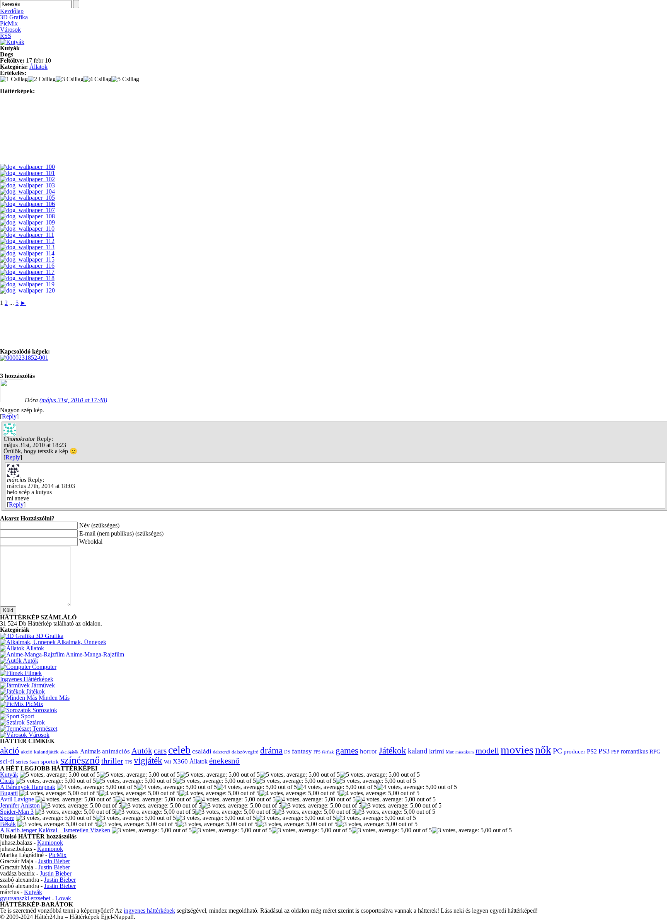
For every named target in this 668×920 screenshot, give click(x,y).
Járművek (42, 685)
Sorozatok (44, 710)
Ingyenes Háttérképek (26, 679)
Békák (8, 824)
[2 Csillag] (42, 79)
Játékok (35, 691)
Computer (43, 666)
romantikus (634, 751)
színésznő (80, 760)
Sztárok (35, 722)
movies (517, 749)
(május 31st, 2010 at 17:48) (73, 400)
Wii (167, 762)
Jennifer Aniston (20, 805)
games (347, 750)
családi (201, 751)
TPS (128, 762)
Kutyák (9, 774)
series (22, 761)
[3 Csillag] (70, 79)
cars (160, 750)
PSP (615, 752)
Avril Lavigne (17, 799)
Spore (7, 818)
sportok (50, 761)
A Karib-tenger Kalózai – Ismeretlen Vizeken (55, 830)
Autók (30, 660)
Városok (10, 29)
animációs (116, 751)
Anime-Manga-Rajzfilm (94, 654)
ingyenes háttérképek (149, 910)
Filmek (32, 673)
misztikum (464, 752)
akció (9, 750)
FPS (317, 752)
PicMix (9, 23)
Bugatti (9, 793)
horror (368, 751)
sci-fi (7, 761)
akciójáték (69, 752)
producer (574, 751)
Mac (450, 752)
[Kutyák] (12, 42)
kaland (418, 751)
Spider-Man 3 (17, 811)
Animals (90, 751)
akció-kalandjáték (40, 752)
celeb (179, 750)
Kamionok (50, 842)
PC (557, 751)
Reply (9, 416)
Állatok (38, 66)
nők (543, 750)
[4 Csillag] (97, 79)
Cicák (7, 780)
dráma (271, 750)
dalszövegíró (245, 752)
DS (287, 752)
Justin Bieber (54, 861)
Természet (44, 728)
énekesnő (224, 760)
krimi (436, 751)
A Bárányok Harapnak (27, 787)
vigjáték (148, 760)
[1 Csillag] (14, 79)
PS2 (592, 751)
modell (487, 750)
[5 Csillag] (125, 79)
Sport (26, 716)
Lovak (63, 898)
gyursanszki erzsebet (25, 898)
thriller (112, 761)
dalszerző (221, 752)
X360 (180, 761)
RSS (5, 35)
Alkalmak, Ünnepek (81, 642)
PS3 (604, 751)
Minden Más (53, 697)
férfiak (328, 752)
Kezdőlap (12, 11)
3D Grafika (14, 17)
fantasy (302, 751)
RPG (655, 751)
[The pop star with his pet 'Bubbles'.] (24, 357)
